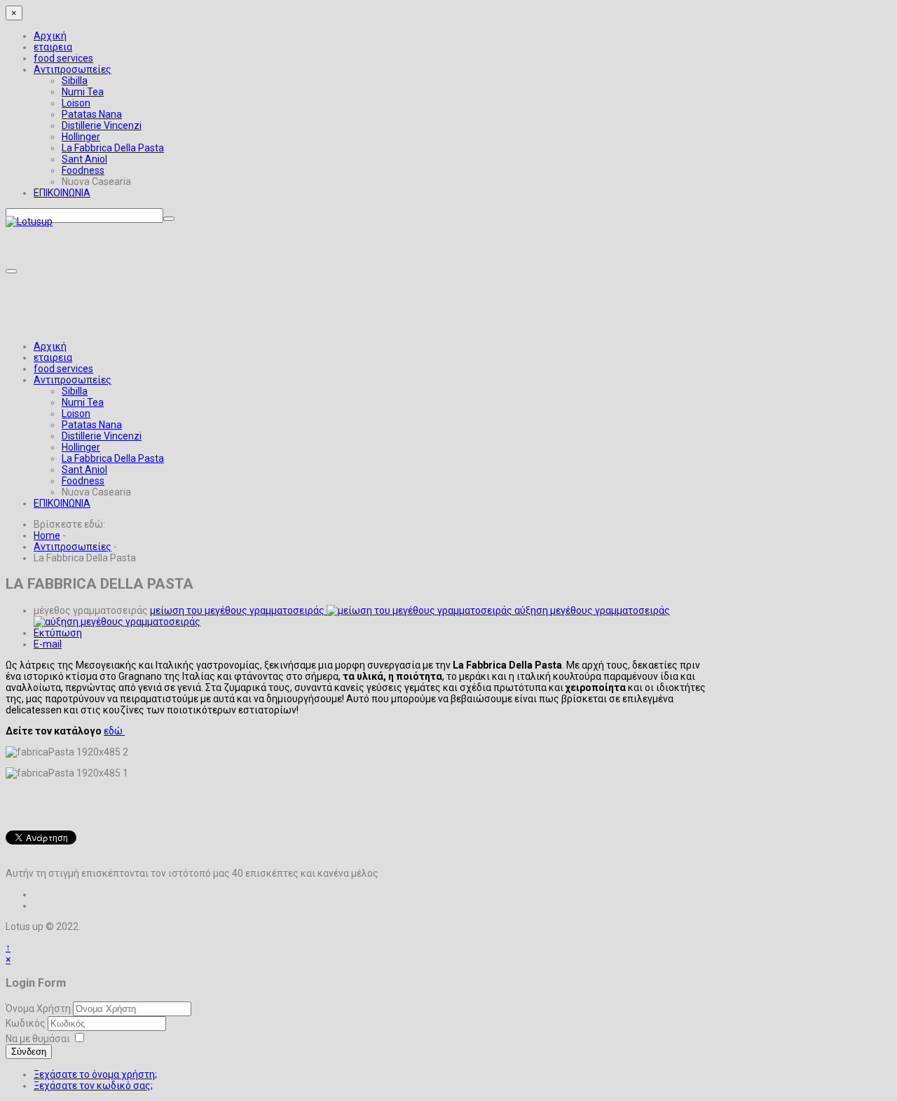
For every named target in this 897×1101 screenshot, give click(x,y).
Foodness (83, 170)
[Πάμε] (168, 219)
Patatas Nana (92, 114)
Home (47, 535)
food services (63, 58)
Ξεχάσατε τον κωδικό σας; (93, 1085)
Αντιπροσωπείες (72, 69)
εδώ (114, 731)
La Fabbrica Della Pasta (113, 147)
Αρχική (50, 35)
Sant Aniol (84, 159)
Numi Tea (83, 91)
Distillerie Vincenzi (102, 125)
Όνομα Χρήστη (38, 1008)
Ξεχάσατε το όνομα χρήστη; (95, 1074)
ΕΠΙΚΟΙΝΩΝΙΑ (62, 192)
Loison (76, 103)
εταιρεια (53, 47)
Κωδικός (27, 1023)
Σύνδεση (28, 1051)
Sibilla (75, 80)
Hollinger (81, 136)
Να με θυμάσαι (38, 1038)
